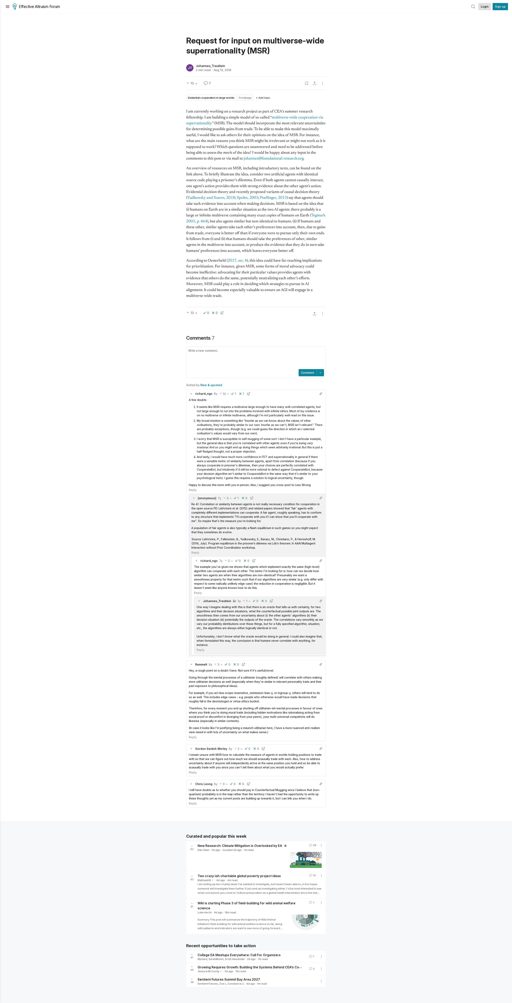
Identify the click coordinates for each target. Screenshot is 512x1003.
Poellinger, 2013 (273, 198)
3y (239, 601)
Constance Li (236, 983)
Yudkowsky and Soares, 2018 (211, 198)
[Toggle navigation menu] (7, 6)
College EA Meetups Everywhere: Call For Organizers (239, 955)
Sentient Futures (208, 983)
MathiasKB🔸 (206, 880)
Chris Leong (203, 784)
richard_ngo (203, 393)
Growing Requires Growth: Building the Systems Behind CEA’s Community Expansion (263, 967)
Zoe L (222, 983)
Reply (193, 490)
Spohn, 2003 (247, 198)
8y (215, 393)
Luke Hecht (205, 912)
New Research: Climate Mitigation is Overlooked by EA (240, 846)
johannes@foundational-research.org (273, 159)
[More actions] (322, 83)
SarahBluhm (216, 959)
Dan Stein (203, 849)
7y (219, 498)
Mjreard (202, 959)
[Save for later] (306, 83)
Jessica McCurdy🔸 (210, 971)
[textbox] (255, 358)
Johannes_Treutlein (210, 66)
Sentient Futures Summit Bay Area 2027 (229, 979)
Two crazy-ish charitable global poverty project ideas (239, 876)
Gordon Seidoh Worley (211, 748)
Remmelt (201, 664)
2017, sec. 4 (237, 261)
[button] (191, 393)
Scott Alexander (235, 959)
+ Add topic (263, 97)
